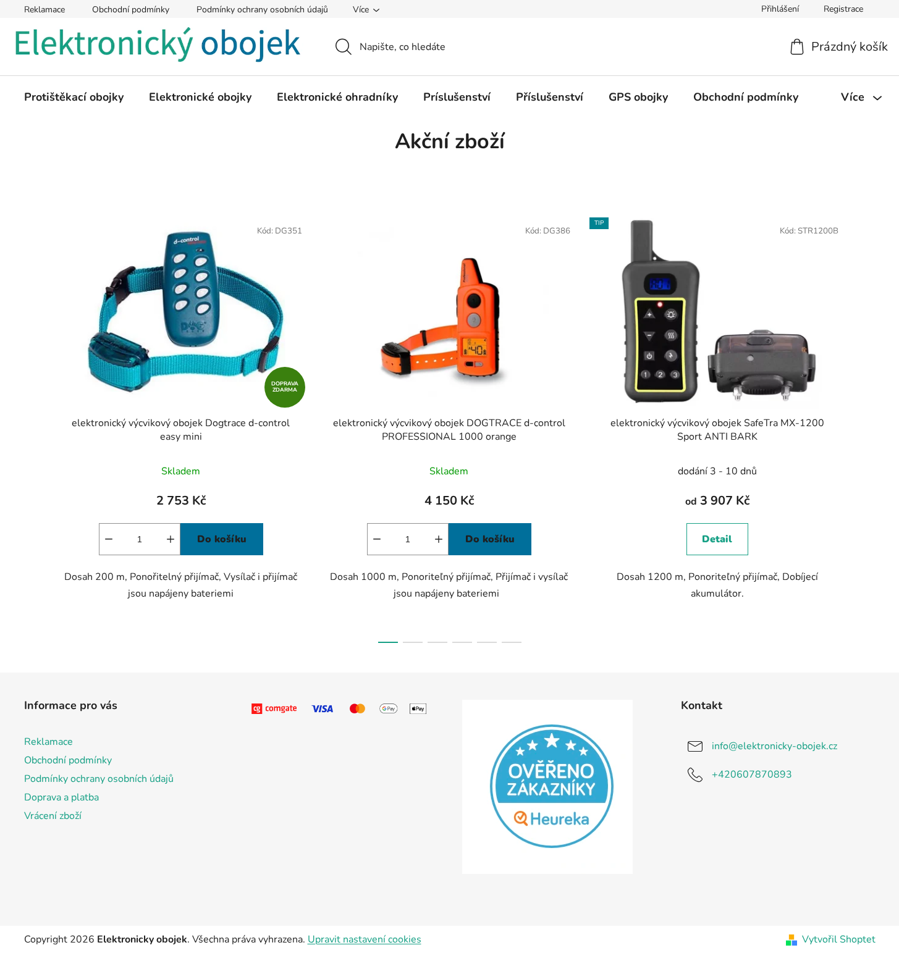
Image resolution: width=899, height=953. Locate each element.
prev (34, 427)
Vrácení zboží (53, 816)
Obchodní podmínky (130, 9)
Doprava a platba (61, 797)
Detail (717, 539)
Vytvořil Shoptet (839, 939)
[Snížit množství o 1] (108, 539)
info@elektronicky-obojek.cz (774, 746)
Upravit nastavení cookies (364, 939)
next (866, 427)
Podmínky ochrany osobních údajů (262, 9)
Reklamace (44, 9)
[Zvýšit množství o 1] (170, 539)
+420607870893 (752, 774)
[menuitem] (74, 97)
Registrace (843, 9)
